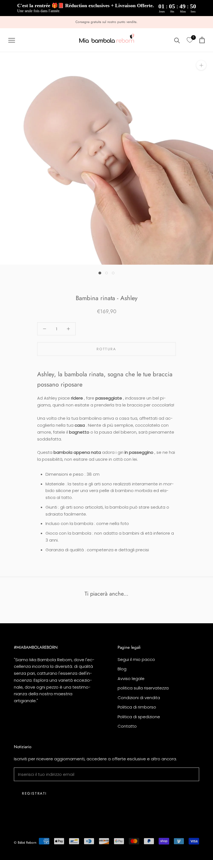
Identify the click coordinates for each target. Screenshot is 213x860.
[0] (189, 40)
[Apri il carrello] (202, 40)
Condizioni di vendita (139, 698)
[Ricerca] (177, 40)
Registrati (34, 793)
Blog (122, 669)
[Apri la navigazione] (11, 40)
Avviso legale (131, 678)
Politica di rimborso (137, 707)
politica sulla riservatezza (143, 688)
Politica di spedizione (139, 717)
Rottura (106, 349)
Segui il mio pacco (136, 659)
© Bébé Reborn (25, 842)
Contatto (127, 726)
